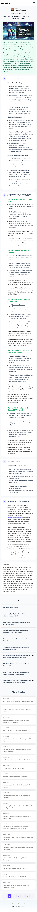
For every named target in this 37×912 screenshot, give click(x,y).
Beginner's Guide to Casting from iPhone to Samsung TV (17, 817)
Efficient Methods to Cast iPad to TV (15, 877)
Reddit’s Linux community (17, 480)
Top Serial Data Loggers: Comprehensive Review (18, 760)
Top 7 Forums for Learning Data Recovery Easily (18, 701)
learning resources (15, 490)
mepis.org (5, 3)
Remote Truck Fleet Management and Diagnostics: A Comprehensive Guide (15, 828)
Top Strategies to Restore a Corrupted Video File (17, 740)
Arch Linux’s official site (20, 415)
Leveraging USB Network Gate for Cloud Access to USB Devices (16, 721)
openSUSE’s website (18, 356)
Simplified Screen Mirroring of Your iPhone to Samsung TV (18, 848)
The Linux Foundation (14, 517)
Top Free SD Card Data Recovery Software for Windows (18, 711)
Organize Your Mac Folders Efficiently (15, 776)
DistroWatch (18, 212)
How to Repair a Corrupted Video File (15, 730)
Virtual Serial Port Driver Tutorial (13, 768)
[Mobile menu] (34, 3)
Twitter (16, 906)
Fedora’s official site (18, 305)
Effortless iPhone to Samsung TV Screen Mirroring (16, 859)
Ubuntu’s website (21, 256)
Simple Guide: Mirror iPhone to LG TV (15, 868)
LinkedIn (22, 906)
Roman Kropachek (20, 10)
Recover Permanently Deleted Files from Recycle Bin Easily (16, 886)
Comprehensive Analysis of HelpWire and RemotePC (16, 786)
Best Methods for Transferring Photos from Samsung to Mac (17, 750)
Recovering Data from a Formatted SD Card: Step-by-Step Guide (17, 807)
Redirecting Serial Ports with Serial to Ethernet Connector (18, 838)
